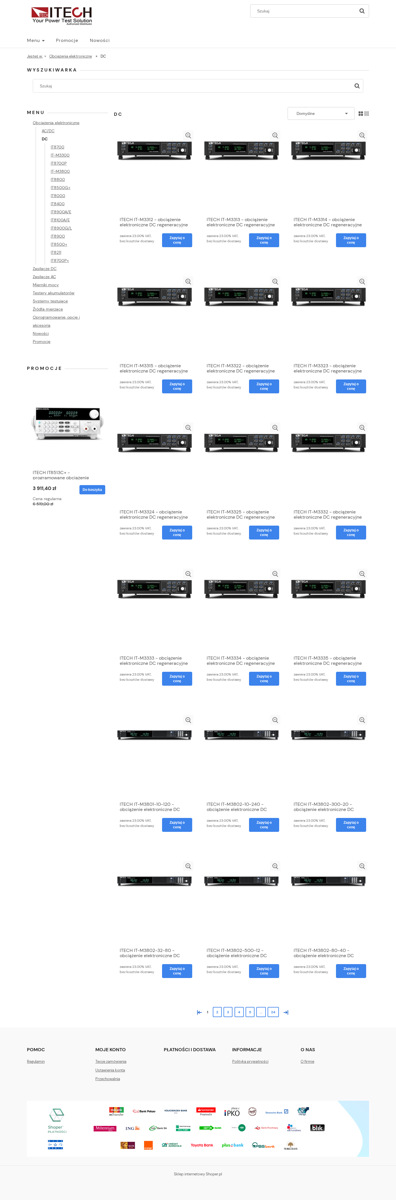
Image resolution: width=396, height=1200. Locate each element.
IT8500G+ (60, 187)
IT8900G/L (61, 228)
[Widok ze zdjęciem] (360, 113)
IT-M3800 (60, 171)
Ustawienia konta (110, 1070)
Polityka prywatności (250, 1061)
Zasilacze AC (44, 276)
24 (273, 1012)
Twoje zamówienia (110, 1061)
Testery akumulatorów (54, 293)
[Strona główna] (62, 15)
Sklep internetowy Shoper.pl (198, 1174)
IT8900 (58, 236)
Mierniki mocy (46, 284)
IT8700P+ (60, 260)
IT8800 (58, 179)
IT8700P (59, 163)
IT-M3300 (60, 155)
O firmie (307, 1061)
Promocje (41, 341)
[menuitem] (41, 40)
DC (45, 139)
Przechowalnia (107, 1078)
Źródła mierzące (48, 309)
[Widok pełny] (366, 113)
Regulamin (36, 1061)
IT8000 (58, 195)
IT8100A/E (60, 220)
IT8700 (57, 147)
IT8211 (56, 252)
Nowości (41, 333)
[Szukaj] (362, 11)
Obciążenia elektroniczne (56, 122)
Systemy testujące (50, 301)
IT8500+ (59, 244)
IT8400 (58, 203)
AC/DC (48, 130)
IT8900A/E (61, 211)
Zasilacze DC (45, 268)
